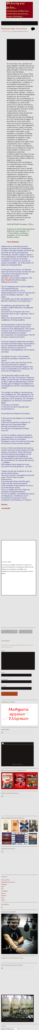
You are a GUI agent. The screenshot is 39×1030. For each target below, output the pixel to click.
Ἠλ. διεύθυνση (5, 679)
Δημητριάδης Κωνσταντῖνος (8, 882)
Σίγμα (2, 886)
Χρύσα (3, 900)
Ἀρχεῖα (3, 1029)
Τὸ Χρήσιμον (4, 891)
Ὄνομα (3, 672)
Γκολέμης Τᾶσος (5, 880)
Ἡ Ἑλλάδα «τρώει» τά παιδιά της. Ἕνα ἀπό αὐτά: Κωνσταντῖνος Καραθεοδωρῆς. (9, 631)
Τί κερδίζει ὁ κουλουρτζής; (26, 631)
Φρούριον (3, 895)
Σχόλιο (3, 650)
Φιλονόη (25, 31)
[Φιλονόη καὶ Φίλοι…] (19, 18)
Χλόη (2, 897)
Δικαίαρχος (4, 884)
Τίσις (2, 889)
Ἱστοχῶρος (3, 686)
